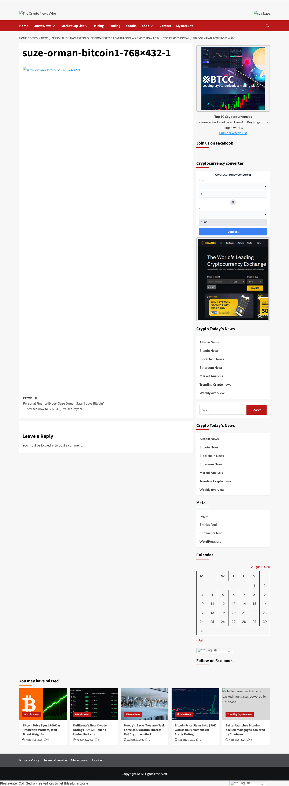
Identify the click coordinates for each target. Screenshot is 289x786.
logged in (47, 445)
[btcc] (233, 78)
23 (265, 613)
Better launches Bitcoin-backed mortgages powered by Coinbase (245, 730)
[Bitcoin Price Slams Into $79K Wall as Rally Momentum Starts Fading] (195, 704)
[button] (267, 25)
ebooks (131, 26)
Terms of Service (55, 760)
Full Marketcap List (233, 133)
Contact (165, 26)
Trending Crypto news (215, 384)
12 (223, 603)
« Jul (199, 640)
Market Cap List (72, 26)
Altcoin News (209, 342)
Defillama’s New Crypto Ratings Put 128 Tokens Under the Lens (90, 730)
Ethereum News (211, 367)
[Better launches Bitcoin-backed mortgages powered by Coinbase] (246, 704)
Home (23, 26)
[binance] (233, 279)
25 (212, 621)
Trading (114, 26)
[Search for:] (223, 410)
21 (244, 613)
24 (202, 621)
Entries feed (208, 524)
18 (212, 613)
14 (244, 603)
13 (233, 603)
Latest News (42, 26)
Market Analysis (211, 376)
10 (202, 603)
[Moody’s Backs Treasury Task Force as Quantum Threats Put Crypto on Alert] (144, 704)
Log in (204, 516)
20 (233, 613)
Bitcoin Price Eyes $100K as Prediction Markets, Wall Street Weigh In (41, 730)
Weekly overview (212, 393)
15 (254, 603)
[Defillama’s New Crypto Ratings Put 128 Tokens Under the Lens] (94, 704)
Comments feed (211, 533)
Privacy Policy (29, 760)
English (211, 650)
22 (254, 613)
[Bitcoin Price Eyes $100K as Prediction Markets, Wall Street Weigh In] (43, 704)
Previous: (63, 403)
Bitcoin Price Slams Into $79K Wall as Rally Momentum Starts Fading (195, 730)
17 (202, 613)
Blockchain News (212, 359)
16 (265, 603)
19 (223, 613)
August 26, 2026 (34, 740)
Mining (99, 26)
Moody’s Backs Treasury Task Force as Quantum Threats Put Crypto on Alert (144, 730)
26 (223, 621)
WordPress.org (210, 541)
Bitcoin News (209, 350)
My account (184, 26)
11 (212, 603)
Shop (145, 26)
